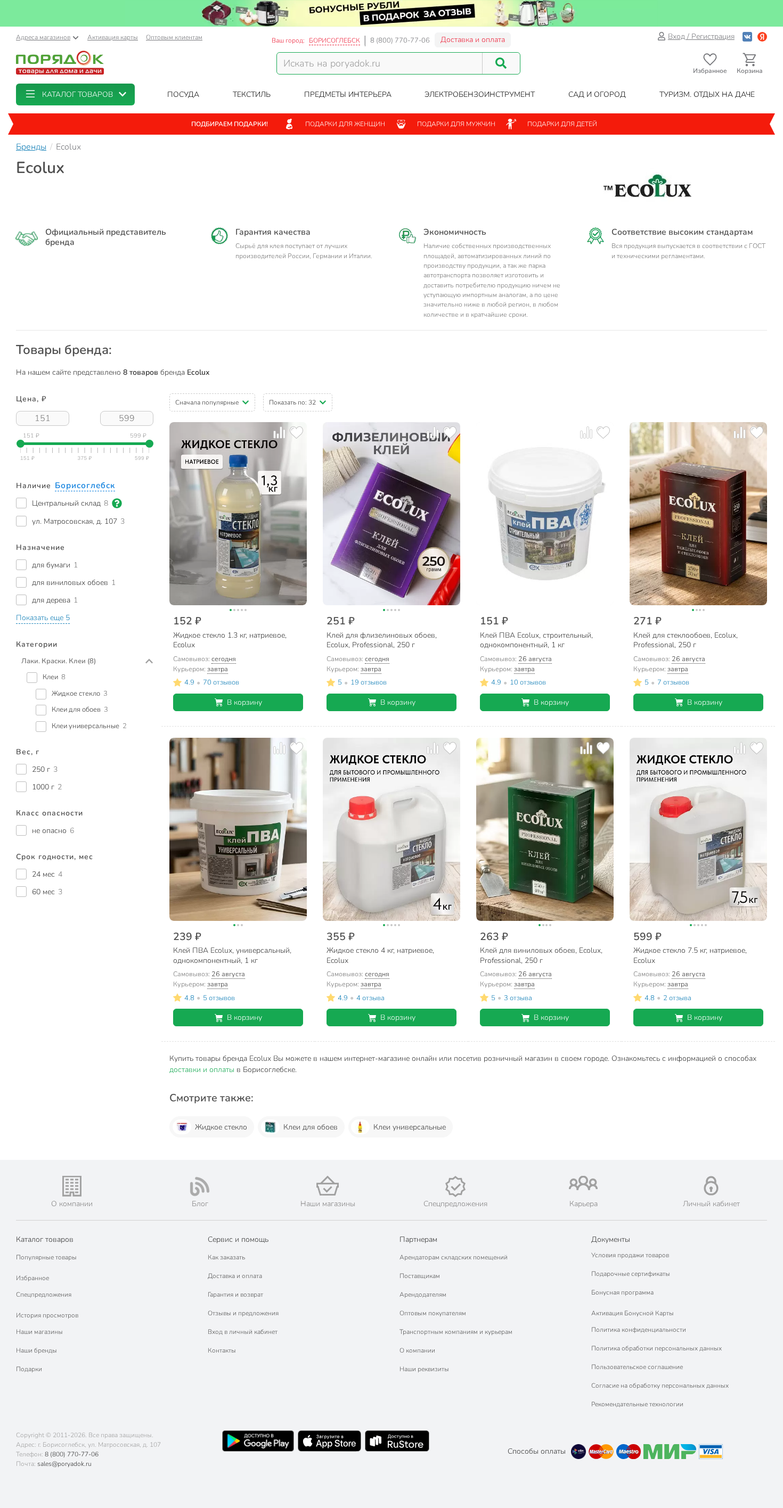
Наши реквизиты (424, 1369)
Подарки (29, 1369)
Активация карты (112, 37)
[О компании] (72, 1186)
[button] (75, 94)
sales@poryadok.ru (64, 1464)
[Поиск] (501, 63)
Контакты (222, 1350)
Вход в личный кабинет (243, 1332)
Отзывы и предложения (243, 1313)
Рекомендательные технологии (637, 1404)
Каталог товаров (45, 1239)
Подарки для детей (562, 124)
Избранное (32, 1278)
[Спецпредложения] (455, 1186)
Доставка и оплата (473, 40)
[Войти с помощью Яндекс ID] (762, 36)
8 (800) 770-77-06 (400, 40)
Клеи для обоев (310, 1127)
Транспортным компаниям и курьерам (455, 1332)
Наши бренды (36, 1350)
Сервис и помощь (238, 1239)
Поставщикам (419, 1276)
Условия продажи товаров (630, 1255)
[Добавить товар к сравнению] (279, 432)
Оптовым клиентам (174, 37)
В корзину (244, 702)
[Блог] (200, 1186)
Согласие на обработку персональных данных (660, 1385)
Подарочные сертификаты (630, 1274)
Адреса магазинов (43, 37)
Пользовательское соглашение (637, 1367)
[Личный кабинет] (711, 1186)
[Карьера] (583, 1183)
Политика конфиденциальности (638, 1329)
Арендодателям (422, 1294)
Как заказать (226, 1257)
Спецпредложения (43, 1294)
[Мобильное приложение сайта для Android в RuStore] (397, 1441)
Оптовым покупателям (432, 1313)
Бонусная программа (622, 1292)
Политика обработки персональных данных (656, 1348)
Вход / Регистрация (701, 36)
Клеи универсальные (409, 1127)
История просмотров (47, 1315)
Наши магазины (39, 1332)
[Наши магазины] (328, 1186)
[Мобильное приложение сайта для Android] (257, 1441)
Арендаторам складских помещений (453, 1257)
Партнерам (418, 1239)
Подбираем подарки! (229, 124)
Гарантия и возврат (235, 1294)
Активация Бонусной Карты (632, 1313)
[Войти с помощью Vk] (747, 36)
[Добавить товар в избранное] (296, 432)
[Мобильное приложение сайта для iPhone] (330, 1441)
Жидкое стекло (221, 1127)
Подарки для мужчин (456, 124)
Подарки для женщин (345, 124)
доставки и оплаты (201, 1070)
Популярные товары (46, 1257)
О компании (417, 1350)
